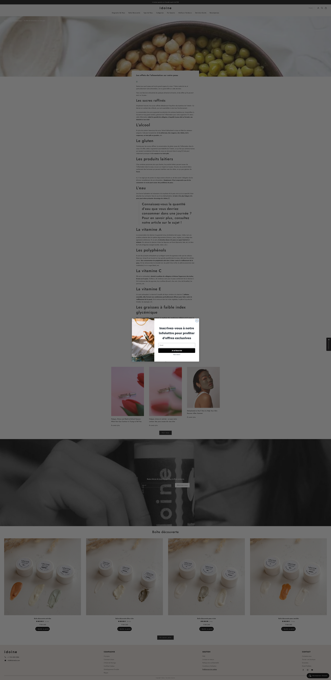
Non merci (176, 354)
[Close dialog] (196, 320)
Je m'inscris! (177, 350)
